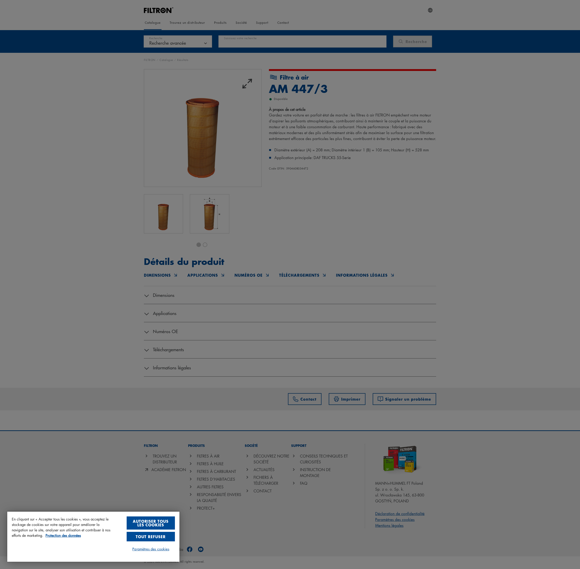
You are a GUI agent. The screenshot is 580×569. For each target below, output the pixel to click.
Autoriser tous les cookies (151, 523)
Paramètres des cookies (150, 549)
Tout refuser (151, 536)
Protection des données (63, 535)
